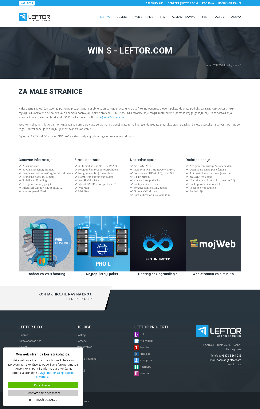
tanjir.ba (144, 347)
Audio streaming (87, 358)
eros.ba (144, 373)
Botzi (143, 334)
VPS (162, 16)
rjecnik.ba (145, 366)
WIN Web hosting (223, 65)
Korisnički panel (229, 3)
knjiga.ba (145, 353)
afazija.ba (146, 360)
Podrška (208, 3)
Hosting (104, 16)
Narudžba (27, 3)
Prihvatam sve (43, 385)
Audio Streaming (183, 16)
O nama (236, 16)
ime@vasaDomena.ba (110, 117)
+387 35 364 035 (153, 3)
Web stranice (143, 16)
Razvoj (219, 16)
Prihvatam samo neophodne (43, 393)
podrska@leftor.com (183, 3)
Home (208, 65)
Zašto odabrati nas (30, 341)
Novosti (23, 346)
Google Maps (234, 364)
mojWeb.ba (146, 340)
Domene (122, 16)
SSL (204, 16)
